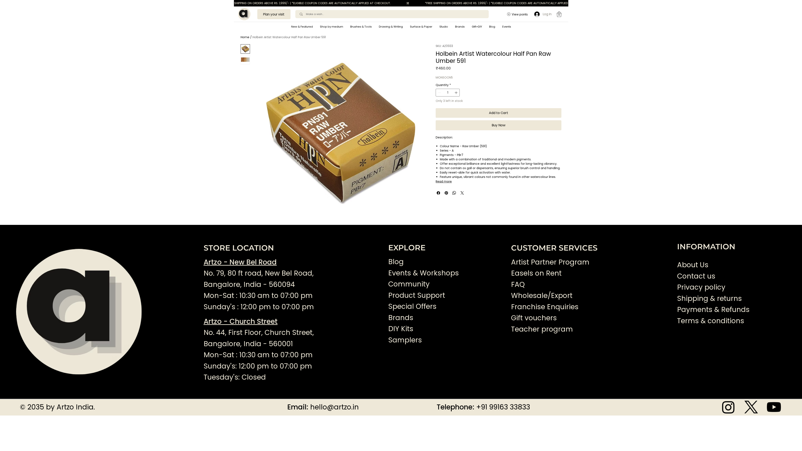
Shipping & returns (709, 298)
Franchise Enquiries (545, 307)
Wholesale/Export (541, 295)
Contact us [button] (696, 276)
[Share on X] (462, 192)
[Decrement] (439, 92)
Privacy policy (701, 287)
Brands (400, 318)
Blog (396, 262)
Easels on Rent (536, 273)
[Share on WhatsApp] (454, 192)
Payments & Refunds (713, 309)
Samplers (405, 340)
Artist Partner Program (550, 262)
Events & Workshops (423, 273)
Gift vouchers (534, 318)
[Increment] (456, 92)
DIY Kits (400, 329)
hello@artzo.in (334, 407)
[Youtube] (774, 407)
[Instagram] (728, 407)
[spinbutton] (448, 92)
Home (245, 37)
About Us (692, 265)
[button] (331, 26)
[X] (751, 407)
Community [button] (409, 284)
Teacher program (542, 329)
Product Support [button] (416, 295)
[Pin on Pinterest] (446, 192)
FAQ (518, 284)
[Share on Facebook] (438, 192)
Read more (444, 181)
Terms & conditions (711, 321)
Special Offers (412, 306)
